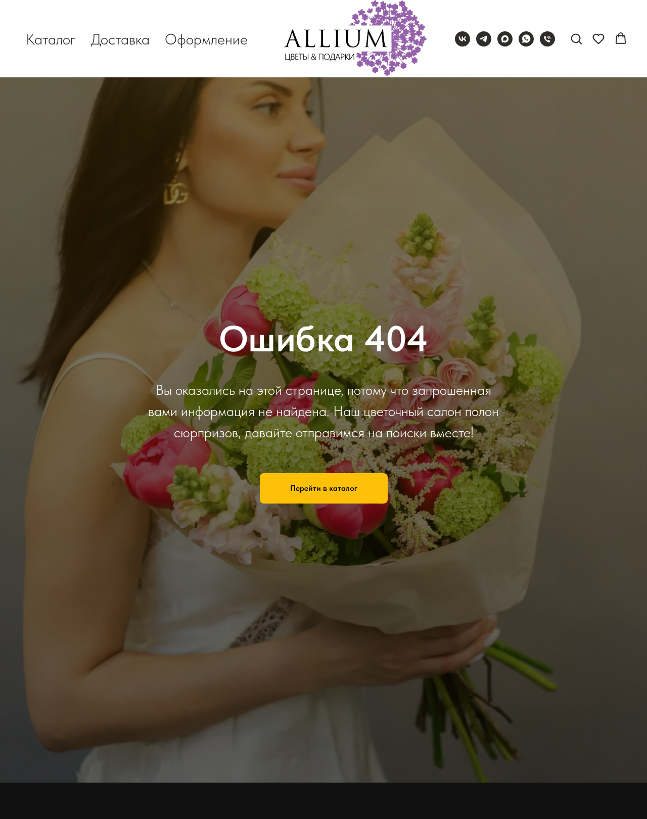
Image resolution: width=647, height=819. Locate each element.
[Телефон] (547, 39)
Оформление (206, 39)
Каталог (51, 39)
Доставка (120, 39)
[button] (576, 38)
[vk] (462, 39)
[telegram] (483, 39)
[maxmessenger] (505, 39)
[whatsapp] (526, 39)
